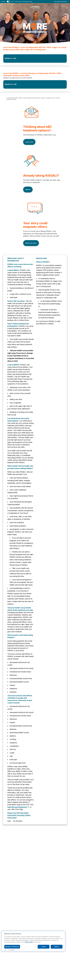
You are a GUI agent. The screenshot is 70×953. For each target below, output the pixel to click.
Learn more (29, 142)
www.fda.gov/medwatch (18, 807)
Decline (57, 946)
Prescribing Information (60, 1)
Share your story (31, 243)
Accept (44, 946)
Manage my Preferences (12, 946)
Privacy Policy (29, 942)
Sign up (27, 189)
